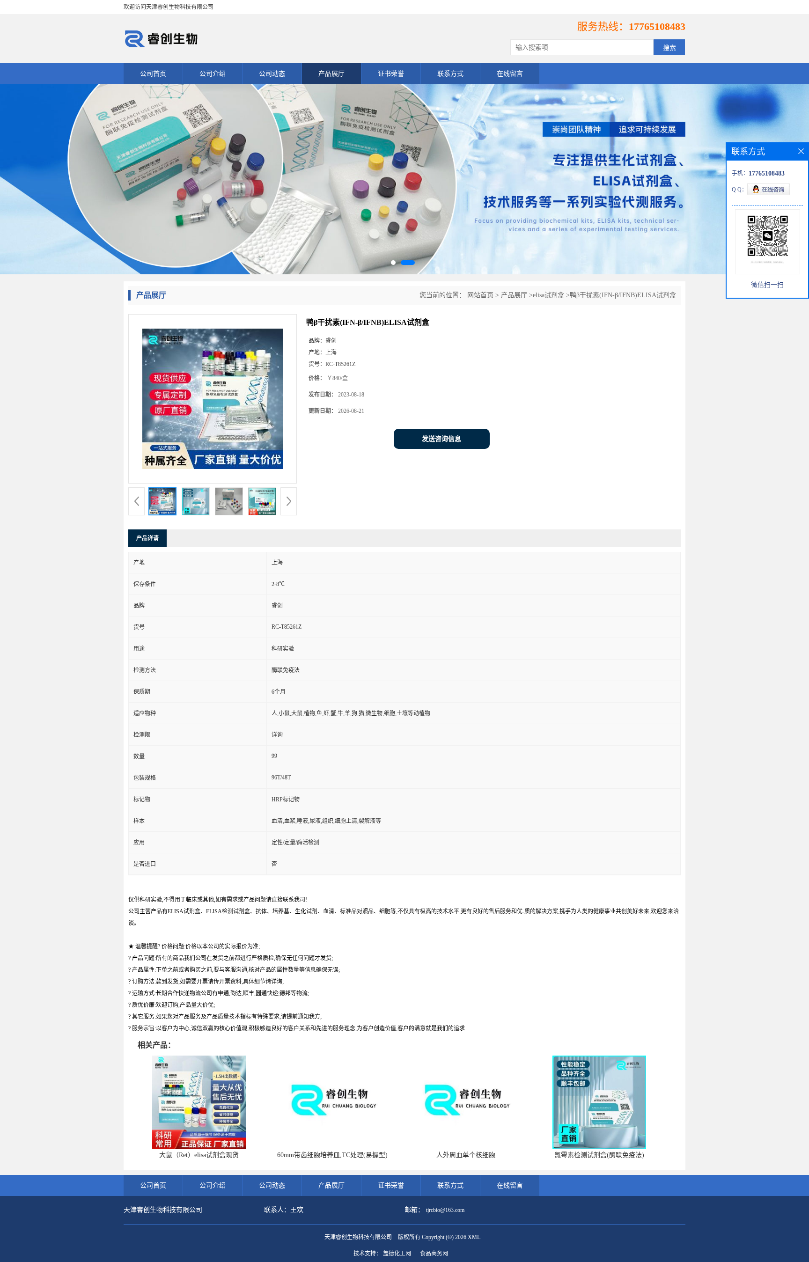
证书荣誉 (391, 73)
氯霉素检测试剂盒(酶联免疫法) (599, 1155)
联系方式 (450, 73)
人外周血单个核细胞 (465, 1155)
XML (474, 1237)
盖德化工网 (397, 1253)
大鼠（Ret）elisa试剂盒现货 (199, 1155)
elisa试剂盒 (548, 295)
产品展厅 (331, 73)
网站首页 (480, 295)
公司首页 (153, 73)
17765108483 (657, 26)
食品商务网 (434, 1253)
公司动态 (272, 73)
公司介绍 (212, 73)
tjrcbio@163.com (445, 1210)
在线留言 (510, 73)
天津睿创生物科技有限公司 (358, 1237)
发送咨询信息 (441, 438)
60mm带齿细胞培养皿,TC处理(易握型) (332, 1155)
